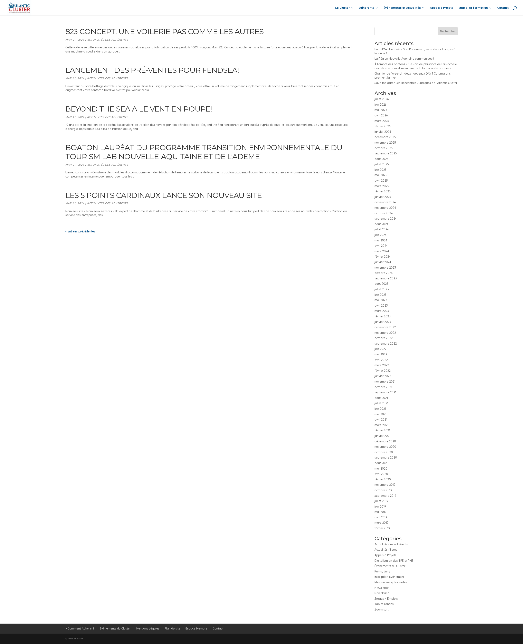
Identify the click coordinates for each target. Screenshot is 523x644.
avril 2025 (381, 180)
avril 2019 (380, 517)
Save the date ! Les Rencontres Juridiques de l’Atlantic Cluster (415, 83)
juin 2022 (380, 349)
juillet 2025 (381, 164)
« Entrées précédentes (80, 231)
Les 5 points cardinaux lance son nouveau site (163, 195)
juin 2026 (380, 104)
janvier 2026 (382, 132)
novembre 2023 (385, 267)
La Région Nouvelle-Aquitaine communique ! (404, 58)
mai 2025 (380, 175)
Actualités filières (385, 549)
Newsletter (381, 588)
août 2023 (381, 284)
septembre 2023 (385, 278)
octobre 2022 (383, 338)
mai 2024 (380, 240)
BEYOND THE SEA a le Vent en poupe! (140, 108)
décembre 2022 (385, 327)
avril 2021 (380, 419)
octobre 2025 (383, 148)
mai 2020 (380, 468)
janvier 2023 (382, 322)
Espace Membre (196, 628)
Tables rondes (384, 604)
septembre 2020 (385, 457)
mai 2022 (380, 354)
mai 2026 (380, 110)
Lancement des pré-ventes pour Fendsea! (152, 70)
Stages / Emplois (386, 598)
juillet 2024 (381, 229)
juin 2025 (380, 170)
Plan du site (172, 628)
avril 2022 (381, 360)
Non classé (381, 593)
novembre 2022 (385, 333)
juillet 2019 (381, 501)
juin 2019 (380, 506)
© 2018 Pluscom (74, 638)
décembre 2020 (385, 441)
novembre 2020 (385, 447)
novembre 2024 (385, 208)
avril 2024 (381, 246)
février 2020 (382, 479)
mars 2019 (381, 523)
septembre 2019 (385, 496)
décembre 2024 (385, 202)
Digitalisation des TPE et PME (393, 561)
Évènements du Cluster (389, 566)
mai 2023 (380, 300)
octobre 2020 (383, 452)
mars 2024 (381, 251)
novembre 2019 (384, 485)
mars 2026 (381, 121)
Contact (503, 8)
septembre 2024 (385, 218)
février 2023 (382, 316)
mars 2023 (381, 311)
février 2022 (382, 371)
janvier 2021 (382, 436)
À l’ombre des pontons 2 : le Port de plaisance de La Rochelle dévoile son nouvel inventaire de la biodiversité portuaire (415, 66)
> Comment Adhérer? (79, 628)
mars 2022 (381, 365)
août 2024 (381, 224)
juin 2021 (380, 409)
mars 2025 (381, 186)
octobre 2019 (383, 490)
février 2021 (382, 430)
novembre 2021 (384, 381)
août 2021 (381, 398)
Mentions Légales (147, 628)
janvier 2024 (382, 262)
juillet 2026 (381, 99)
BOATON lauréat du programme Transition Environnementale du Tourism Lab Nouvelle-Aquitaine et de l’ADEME (203, 152)
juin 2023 (380, 295)
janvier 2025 (382, 197)
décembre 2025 (385, 137)
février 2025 (382, 191)
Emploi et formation (473, 8)
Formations (382, 571)
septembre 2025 (385, 153)
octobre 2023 (383, 273)
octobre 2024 (383, 213)
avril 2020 (381, 474)
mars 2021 (381, 425)
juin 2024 (380, 235)
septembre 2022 (385, 343)
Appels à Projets (441, 8)
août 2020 (381, 463)
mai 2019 (380, 512)
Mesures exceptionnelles (390, 582)
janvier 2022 (382, 376)
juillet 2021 (381, 403)
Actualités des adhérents (107, 39)
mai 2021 (380, 414)
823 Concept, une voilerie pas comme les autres (164, 31)
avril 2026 (381, 115)
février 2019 (382, 528)
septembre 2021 (385, 392)
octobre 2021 (383, 387)
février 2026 (382, 126)
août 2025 (381, 159)
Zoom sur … (382, 609)
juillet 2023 (381, 289)
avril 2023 (381, 305)
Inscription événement (389, 577)
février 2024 (382, 256)
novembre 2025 (385, 142)
